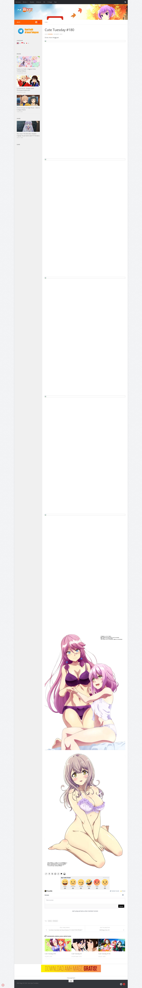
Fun (55, 2)
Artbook (38, 2)
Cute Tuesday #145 (104, 954)
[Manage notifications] (3, 985)
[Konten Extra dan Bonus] (36, 22)
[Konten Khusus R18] (39, 22)
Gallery (49, 921)
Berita (24, 2)
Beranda (18, 2)
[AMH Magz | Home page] (25, 9)
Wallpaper (55, 921)
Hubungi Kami (71, 978)
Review (32, 2)
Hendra (50, 34)
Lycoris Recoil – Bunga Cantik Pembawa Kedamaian (25, 89)
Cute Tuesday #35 (50, 954)
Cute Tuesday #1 (76, 954)
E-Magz (50, 2)
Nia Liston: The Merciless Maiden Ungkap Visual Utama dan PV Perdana (28, 135)
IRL (44, 2)
